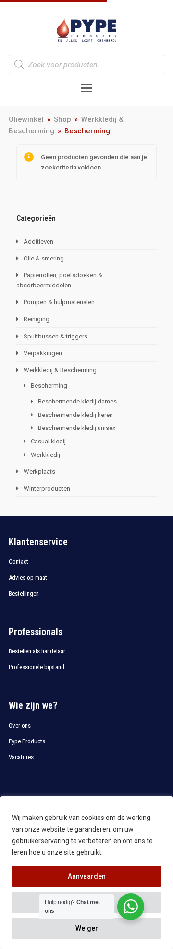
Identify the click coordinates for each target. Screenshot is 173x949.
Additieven (38, 241)
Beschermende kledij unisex (76, 427)
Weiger (86, 928)
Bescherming (49, 385)
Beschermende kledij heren (75, 414)
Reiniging (36, 319)
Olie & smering (44, 258)
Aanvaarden (87, 876)
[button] (86, 88)
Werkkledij (45, 454)
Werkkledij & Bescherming (60, 370)
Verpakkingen (43, 353)
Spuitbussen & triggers (55, 336)
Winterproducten (47, 488)
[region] (86, 872)
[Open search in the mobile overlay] (86, 64)
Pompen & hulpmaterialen (59, 302)
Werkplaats (39, 471)
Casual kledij (48, 441)
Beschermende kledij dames (77, 401)
